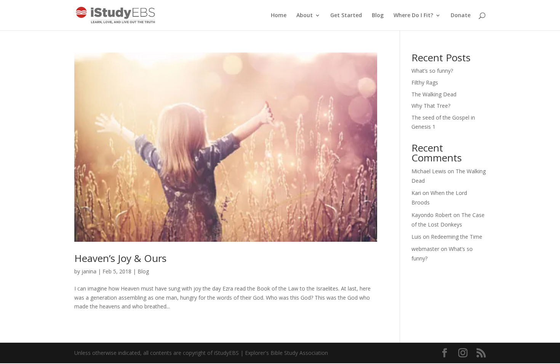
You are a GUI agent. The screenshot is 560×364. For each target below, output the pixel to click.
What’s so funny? (432, 70)
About (304, 16)
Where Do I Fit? (413, 16)
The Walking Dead (433, 94)
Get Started (346, 16)
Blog (378, 16)
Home (278, 16)
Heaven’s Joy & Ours (120, 258)
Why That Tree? (430, 105)
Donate (460, 16)
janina (89, 271)
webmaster (425, 248)
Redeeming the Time (456, 236)
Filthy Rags (424, 82)
